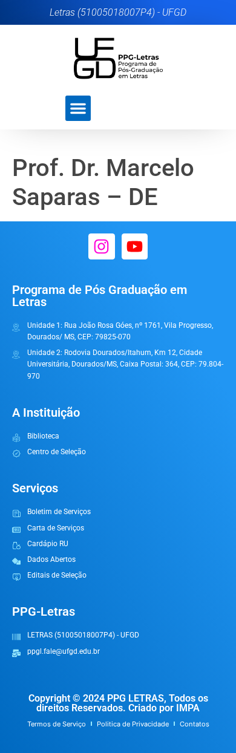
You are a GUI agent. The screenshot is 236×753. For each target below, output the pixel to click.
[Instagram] (101, 246)
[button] (78, 108)
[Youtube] (135, 246)
